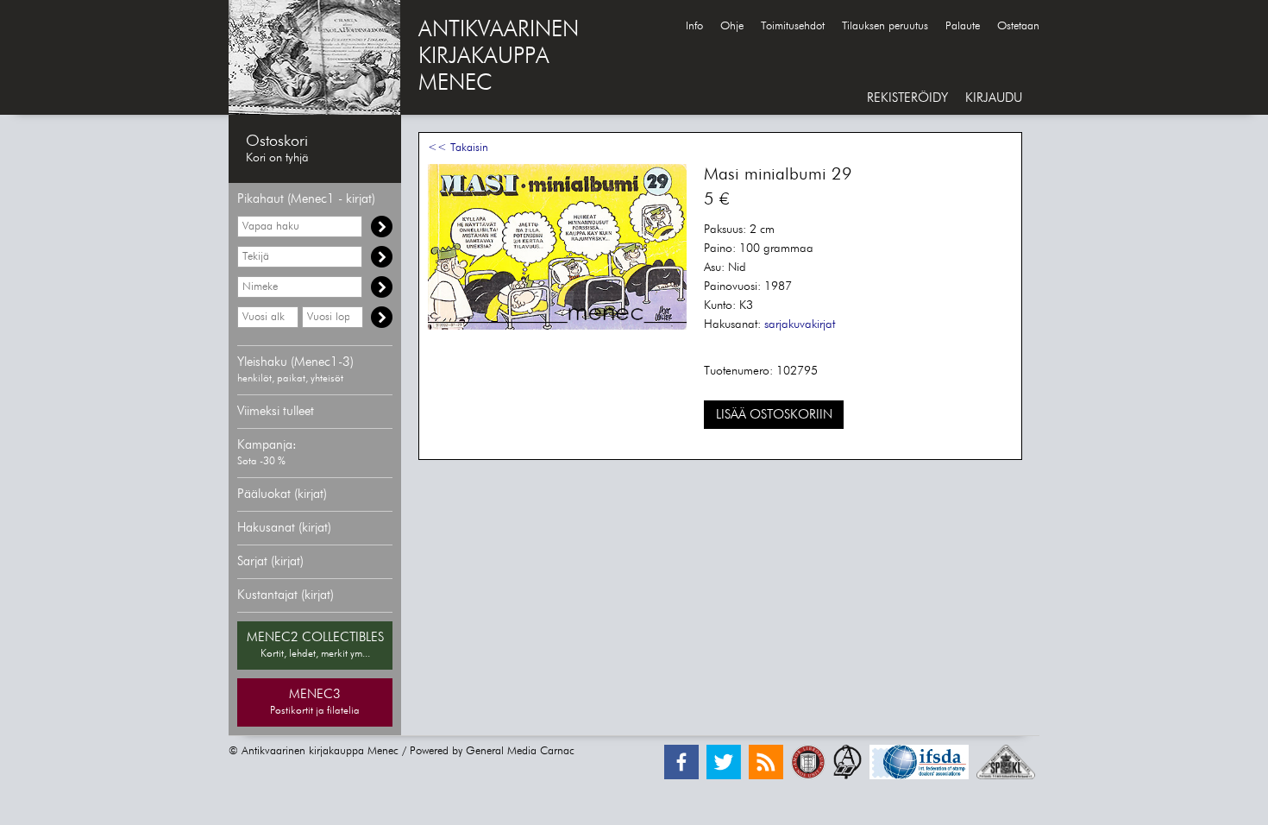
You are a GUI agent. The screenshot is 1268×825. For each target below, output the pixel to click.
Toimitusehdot (793, 26)
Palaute (962, 26)
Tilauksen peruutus (885, 26)
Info (694, 26)
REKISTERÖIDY (907, 97)
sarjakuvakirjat (799, 324)
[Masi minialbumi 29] (557, 326)
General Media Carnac (520, 751)
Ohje (732, 26)
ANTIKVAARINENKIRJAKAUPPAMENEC (498, 57)
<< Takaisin (458, 148)
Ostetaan (1018, 26)
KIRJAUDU (993, 97)
